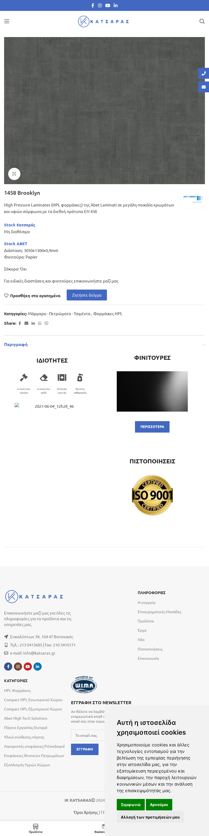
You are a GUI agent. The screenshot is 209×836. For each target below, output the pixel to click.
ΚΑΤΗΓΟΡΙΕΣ (15, 681)
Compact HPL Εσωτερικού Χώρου (33, 699)
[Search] (202, 21)
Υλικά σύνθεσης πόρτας (24, 736)
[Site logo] (104, 20)
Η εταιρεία (146, 602)
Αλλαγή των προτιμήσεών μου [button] (150, 817)
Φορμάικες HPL (107, 313)
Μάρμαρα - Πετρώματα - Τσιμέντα (59, 313)
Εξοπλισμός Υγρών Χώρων (27, 764)
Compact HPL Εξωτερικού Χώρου (33, 708)
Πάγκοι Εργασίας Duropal (25, 727)
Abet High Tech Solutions (25, 718)
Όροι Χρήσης (86, 812)
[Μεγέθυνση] (14, 174)
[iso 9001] (152, 495)
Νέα (141, 639)
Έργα (142, 630)
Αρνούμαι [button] (159, 804)
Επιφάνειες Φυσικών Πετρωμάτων (34, 755)
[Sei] (152, 391)
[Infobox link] (102, 711)
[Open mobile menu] (6, 21)
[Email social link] (26, 323)
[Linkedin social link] (115, 5)
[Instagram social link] (99, 5)
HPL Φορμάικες (17, 690)
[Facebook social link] (93, 5)
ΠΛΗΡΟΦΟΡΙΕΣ (151, 593)
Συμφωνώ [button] (131, 804)
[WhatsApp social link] (39, 323)
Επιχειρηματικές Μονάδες (159, 611)
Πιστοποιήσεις (150, 648)
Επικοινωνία (148, 658)
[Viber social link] (46, 323)
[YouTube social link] (107, 5)
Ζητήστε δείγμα (87, 294)
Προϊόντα (146, 620)
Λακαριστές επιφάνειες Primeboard (34, 746)
